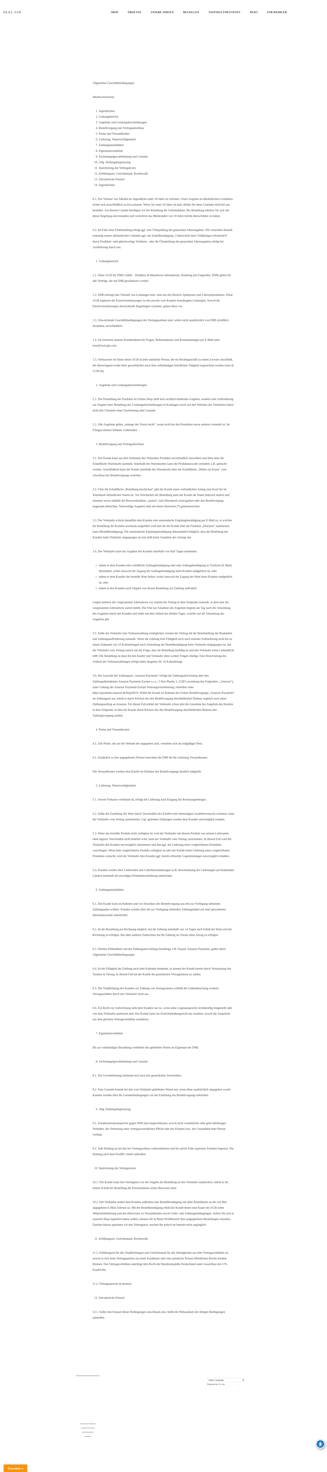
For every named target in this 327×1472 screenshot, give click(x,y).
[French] (212, 1374)
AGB (87, 1434)
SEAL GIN (12, 12)
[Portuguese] (220, 1374)
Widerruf (88, 1430)
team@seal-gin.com (88, 1373)
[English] (208, 1374)
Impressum (88, 1426)
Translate (230, 1384)
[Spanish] (224, 1374)
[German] (216, 1374)
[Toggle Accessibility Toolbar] (320, 1444)
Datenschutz (88, 1421)
